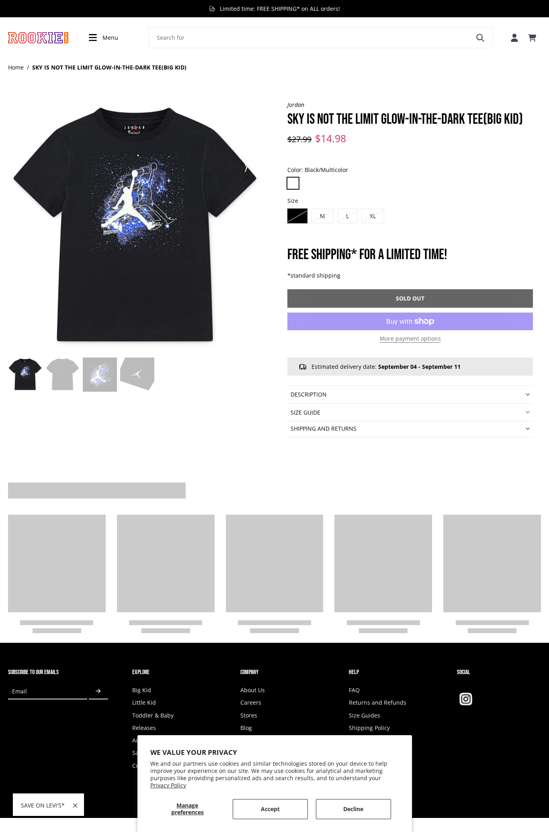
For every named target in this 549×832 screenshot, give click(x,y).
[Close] (75, 805)
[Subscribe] (98, 691)
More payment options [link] (410, 339)
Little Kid (144, 702)
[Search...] (480, 37)
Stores (248, 715)
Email (19, 691)
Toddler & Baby (153, 715)
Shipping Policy (369, 728)
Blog (246, 728)
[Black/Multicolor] (293, 183)
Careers (250, 702)
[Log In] (514, 37)
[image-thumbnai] (25, 375)
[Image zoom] (135, 227)
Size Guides (364, 715)
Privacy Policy (168, 785)
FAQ (354, 690)
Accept (270, 809)
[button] (410, 298)
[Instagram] (466, 699)
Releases (144, 728)
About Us (252, 690)
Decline (353, 809)
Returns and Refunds (377, 702)
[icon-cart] (532, 38)
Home (16, 67)
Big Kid (141, 690)
